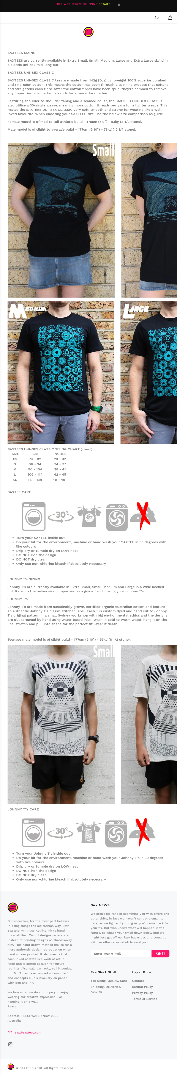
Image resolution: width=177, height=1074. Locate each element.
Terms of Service (144, 999)
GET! (160, 953)
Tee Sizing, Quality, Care (109, 980)
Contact (138, 980)
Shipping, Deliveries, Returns (106, 989)
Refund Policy (142, 986)
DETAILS (105, 4)
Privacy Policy (142, 992)
